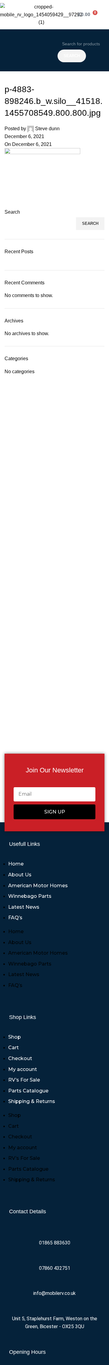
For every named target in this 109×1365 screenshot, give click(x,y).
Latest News (23, 907)
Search (12, 212)
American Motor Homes (38, 885)
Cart (13, 1047)
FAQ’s (15, 917)
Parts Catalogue (28, 1091)
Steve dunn (47, 128)
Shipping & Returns (31, 1101)
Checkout (20, 1058)
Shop (14, 1037)
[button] (27, 50)
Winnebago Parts (29, 896)
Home (16, 864)
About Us (19, 875)
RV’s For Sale (24, 1080)
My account (22, 1069)
